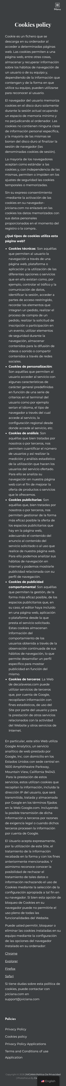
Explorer (11, 961)
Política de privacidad (48, 1074)
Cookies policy (16, 1036)
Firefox (10, 969)
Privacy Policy (15, 1029)
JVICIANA (30, 1074)
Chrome (11, 953)
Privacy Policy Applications (25, 1044)
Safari (9, 976)
